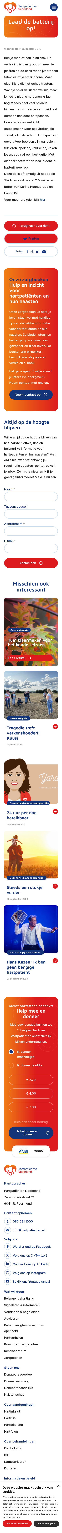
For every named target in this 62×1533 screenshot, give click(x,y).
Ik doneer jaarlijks (30, 1065)
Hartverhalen (13, 1337)
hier (42, 199)
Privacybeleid (27, 1517)
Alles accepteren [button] (17, 1523)
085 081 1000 (23, 1221)
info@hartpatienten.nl (29, 1230)
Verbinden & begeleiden (21, 1312)
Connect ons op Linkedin (31, 1264)
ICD (6, 1455)
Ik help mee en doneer (27, 1132)
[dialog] (31, 1507)
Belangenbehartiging (19, 1298)
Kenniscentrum (15, 1351)
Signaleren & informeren (22, 1305)
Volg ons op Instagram (29, 1273)
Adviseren (11, 1318)
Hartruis (10, 1418)
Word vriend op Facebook (32, 1246)
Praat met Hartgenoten (21, 1344)
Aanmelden (27, 563)
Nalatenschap (14, 1394)
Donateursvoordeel (18, 1374)
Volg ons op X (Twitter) (30, 1255)
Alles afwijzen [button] (46, 1523)
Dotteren (10, 1468)
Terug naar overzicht (34, 225)
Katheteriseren (15, 1461)
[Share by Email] (44, 251)
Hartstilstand (13, 1424)
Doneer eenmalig (16, 1381)
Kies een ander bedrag (31, 1122)
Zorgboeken (13, 1358)
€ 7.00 (31, 1107)
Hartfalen (11, 1431)
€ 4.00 (31, 1093)
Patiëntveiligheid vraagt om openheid (24, 1328)
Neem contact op (28, 394)
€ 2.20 (31, 1080)
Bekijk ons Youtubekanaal (31, 1281)
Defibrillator (13, 1448)
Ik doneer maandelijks (25, 1054)
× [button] (58, 1486)
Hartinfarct (12, 1411)
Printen (33, 238)
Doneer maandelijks (18, 1388)
